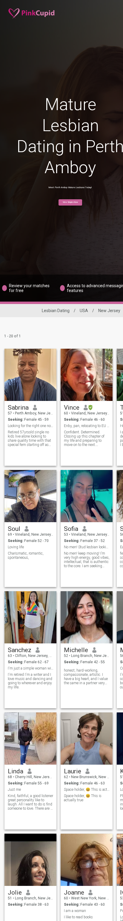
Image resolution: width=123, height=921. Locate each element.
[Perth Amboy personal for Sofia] (87, 496)
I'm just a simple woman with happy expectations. (30, 668)
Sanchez (19, 650)
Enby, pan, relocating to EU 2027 (87, 426)
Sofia (71, 528)
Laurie (72, 771)
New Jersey (109, 310)
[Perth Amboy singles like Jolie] (30, 860)
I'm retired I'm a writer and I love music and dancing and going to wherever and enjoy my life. (30, 681)
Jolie (15, 892)
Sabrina (18, 407)
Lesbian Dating (56, 310)
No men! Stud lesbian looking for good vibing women (87, 547)
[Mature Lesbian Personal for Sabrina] (30, 375)
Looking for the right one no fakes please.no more (30, 426)
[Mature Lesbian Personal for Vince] (87, 375)
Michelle (76, 650)
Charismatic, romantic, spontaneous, (26, 555)
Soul (14, 528)
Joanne (74, 892)
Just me (14, 789)
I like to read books (78, 917)
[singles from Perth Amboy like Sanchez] (30, 617)
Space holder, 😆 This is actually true (87, 789)
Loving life (16, 547)
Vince (71, 407)
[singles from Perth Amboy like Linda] (30, 738)
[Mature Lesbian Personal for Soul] (30, 496)
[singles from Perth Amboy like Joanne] (87, 860)
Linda (15, 771)
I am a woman (75, 911)
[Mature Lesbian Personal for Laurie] (87, 738)
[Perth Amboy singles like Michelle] (87, 617)
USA (84, 310)
